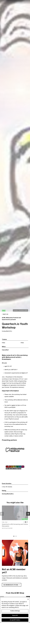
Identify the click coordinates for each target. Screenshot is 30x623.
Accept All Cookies (15, 620)
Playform (22, 410)
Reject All (15, 615)
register (13, 405)
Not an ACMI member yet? (14, 570)
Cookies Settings (15, 610)
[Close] (28, 599)
